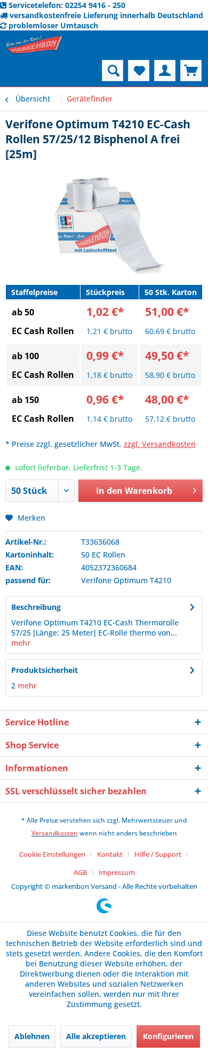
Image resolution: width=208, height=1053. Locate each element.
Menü (38, 70)
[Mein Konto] (164, 70)
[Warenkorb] (191, 70)
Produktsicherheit (44, 670)
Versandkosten (54, 833)
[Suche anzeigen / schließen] (112, 70)
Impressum (117, 872)
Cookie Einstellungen (52, 854)
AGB (80, 872)
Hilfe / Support (157, 854)
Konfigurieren (168, 1036)
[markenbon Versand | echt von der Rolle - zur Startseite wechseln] (34, 45)
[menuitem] (28, 70)
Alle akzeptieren (96, 1036)
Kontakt (110, 854)
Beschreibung (36, 607)
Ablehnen (32, 1036)
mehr (20, 643)
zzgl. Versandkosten (160, 444)
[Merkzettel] (138, 70)
